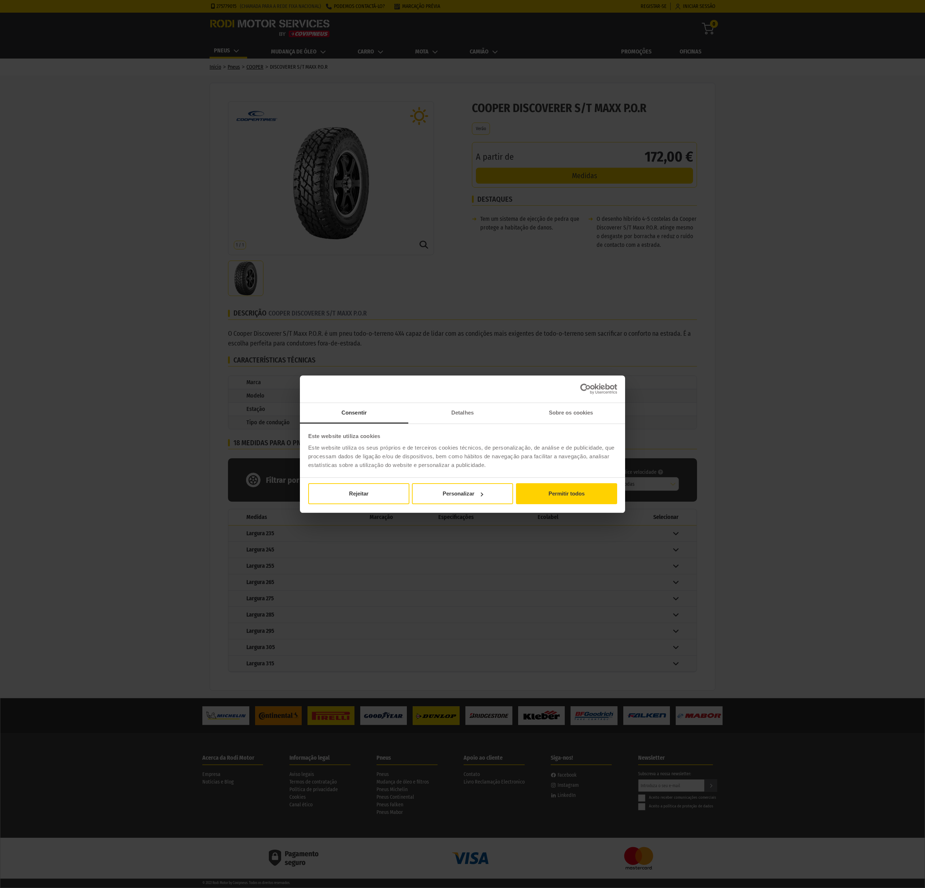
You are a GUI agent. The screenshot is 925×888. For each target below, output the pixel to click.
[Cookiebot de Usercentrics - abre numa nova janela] (585, 388)
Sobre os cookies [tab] (571, 412)
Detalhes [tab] (462, 412)
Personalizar (458, 493)
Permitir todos (566, 493)
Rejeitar (359, 493)
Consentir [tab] (354, 412)
